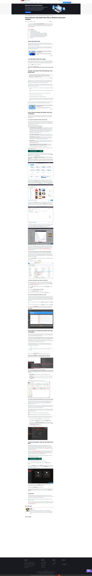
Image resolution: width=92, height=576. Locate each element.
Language (64, 564)
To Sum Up (31, 37)
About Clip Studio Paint (33, 30)
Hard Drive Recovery (43, 563)
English (50, 21)
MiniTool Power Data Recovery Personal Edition (29, 563)
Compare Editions (26, 567)
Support (65, 0)
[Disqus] (39, 526)
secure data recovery (32, 142)
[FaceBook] (62, 562)
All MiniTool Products (60, 0)
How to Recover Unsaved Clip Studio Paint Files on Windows (38, 35)
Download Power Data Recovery (46, 9)
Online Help (54, 563)
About (68, 0)
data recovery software (31, 26)
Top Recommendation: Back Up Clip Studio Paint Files (37, 36)
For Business (31, 2)
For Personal (26, 2)
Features (36, 2)
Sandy (27, 21)
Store (22, 2)
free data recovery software (38, 147)
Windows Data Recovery (31, 15)
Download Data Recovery (67, 2)
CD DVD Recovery (43, 567)
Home (26, 15)
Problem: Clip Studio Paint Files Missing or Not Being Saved (38, 33)
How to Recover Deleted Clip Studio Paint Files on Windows (38, 34)
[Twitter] (63, 562)
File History (47, 448)
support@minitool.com (32, 503)
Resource (40, 2)
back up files (41, 452)
